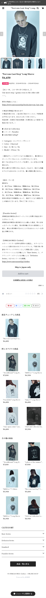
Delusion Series (8, 541)
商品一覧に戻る (23, 564)
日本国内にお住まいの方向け (23, 280)
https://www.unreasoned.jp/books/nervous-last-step (22, 105)
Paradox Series (8, 554)
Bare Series (6, 534)
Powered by (20, 577)
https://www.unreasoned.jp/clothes (16, 262)
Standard (5, 547)
